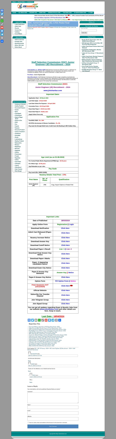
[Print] (2, 38)
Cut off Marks (18, 33)
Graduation (63, 27)
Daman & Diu (18, 120)
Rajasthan (17, 158)
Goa (16, 124)
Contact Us (30, 2)
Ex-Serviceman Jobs (80, 12)
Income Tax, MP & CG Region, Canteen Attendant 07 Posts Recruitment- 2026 (48, 335)
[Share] (2, 41)
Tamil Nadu (18, 161)
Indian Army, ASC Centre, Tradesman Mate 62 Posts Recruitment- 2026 (46, 336)
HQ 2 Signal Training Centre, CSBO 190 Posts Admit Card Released (82, 19)
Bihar (16, 111)
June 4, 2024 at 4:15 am (36, 377)
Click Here (65, 228)
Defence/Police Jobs (54, 12)
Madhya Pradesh (19, 141)
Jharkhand (18, 133)
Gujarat (17, 126)
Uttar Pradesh (18, 169)
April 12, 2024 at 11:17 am (35, 355)
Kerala (16, 137)
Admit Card (18, 26)
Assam (17, 109)
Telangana (17, 163)
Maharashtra (18, 143)
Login (71, 224)
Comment (30, 391)
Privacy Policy (21, 2)
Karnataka (17, 135)
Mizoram (17, 148)
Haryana (17, 128)
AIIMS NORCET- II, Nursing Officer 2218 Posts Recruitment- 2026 (45, 340)
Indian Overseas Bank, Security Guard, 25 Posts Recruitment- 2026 (44, 15)
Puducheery (18, 154)
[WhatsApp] (2, 20)
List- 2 (69, 249)
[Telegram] (2, 34)
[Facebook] (2, 10)
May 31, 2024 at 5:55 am (35, 365)
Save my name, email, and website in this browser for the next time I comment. (48, 422)
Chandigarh (18, 113)
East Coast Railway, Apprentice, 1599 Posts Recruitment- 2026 (43, 17)
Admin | (47, 27)
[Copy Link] (2, 24)
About (14, 2)
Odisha (17, 152)
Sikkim (17, 159)
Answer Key (18, 30)
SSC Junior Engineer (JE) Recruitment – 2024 (61, 348)
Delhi (16, 122)
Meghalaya (18, 146)
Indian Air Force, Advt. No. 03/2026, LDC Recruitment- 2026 (44, 339)
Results (17, 28)
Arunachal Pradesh (20, 108)
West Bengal (18, 171)
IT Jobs (91, 12)
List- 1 (61, 249)
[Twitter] (2, 14)
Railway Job (33, 12)
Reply (29, 360)
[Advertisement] (20, 75)
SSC (32, 28)
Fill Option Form (62, 281)
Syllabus (17, 32)
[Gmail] (2, 27)
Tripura (17, 165)
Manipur (17, 144)
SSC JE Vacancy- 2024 (43, 348)
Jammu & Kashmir (20, 131)
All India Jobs (23, 12)
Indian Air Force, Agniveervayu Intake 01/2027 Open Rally (43, 332)
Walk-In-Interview (19, 39)
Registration (62, 224)
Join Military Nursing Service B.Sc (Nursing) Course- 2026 (43, 343)
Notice (71, 272)
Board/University (19, 43)
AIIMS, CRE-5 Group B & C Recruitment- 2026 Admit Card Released (44, 19)
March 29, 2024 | (37, 27)
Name (29, 404)
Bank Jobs (42, 12)
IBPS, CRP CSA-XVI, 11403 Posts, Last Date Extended (42, 333)
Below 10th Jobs (19, 45)
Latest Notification (20, 24)
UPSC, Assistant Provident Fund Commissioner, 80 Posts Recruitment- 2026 (84, 15)
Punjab (17, 156)
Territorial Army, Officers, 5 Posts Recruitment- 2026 (42, 344)
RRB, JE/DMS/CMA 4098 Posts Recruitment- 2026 (41, 345)
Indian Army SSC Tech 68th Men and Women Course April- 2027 (44, 341)
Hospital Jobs (18, 41)
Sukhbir (33, 364)
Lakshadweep (18, 139)
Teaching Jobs (67, 12)
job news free (34, 353)
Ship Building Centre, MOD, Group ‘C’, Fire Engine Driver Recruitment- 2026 (47, 330)
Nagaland (17, 150)
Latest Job (73, 27)
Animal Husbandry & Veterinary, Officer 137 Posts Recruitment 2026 (46, 337)
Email (29, 410)
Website (29, 416)
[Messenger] (2, 31)
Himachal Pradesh (20, 129)
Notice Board (18, 47)
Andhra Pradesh (19, 106)
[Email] (2, 17)
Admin (34, 375)
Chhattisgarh (18, 115)
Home (14, 12)
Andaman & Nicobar (20, 104)
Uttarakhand (18, 167)
